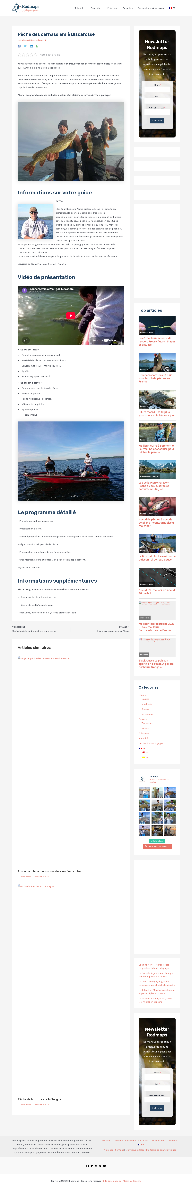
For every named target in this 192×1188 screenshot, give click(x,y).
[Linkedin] (31, 45)
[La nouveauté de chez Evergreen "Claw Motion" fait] (157, 818)
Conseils (118, 1140)
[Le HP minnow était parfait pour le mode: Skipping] (157, 792)
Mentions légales (135, 1149)
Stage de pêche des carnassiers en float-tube (49, 871)
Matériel (106, 1140)
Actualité (143, 1140)
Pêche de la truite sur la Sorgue (39, 1099)
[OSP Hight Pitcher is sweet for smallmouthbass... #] (170, 805)
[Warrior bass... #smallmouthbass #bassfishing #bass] (144, 805)
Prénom (157, 85)
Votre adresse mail (157, 108)
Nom (157, 96)
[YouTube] (104, 1166)
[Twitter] (25, 45)
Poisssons (130, 1140)
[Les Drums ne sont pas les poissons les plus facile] (144, 818)
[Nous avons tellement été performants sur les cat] (157, 830)
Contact (119, 1149)
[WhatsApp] (37, 45)
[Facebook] (19, 45)
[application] (84, 8)
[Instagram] (96, 1166)
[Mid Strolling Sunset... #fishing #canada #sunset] (170, 830)
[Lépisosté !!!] (144, 792)
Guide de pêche (24, 877)
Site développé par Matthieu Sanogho (122, 1181)
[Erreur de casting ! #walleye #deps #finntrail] (157, 805)
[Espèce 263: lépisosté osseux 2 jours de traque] (144, 830)
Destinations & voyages (164, 1140)
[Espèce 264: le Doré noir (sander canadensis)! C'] (170, 818)
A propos (108, 1149)
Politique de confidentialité (161, 1149)
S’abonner (157, 120)
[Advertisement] (157, 251)
